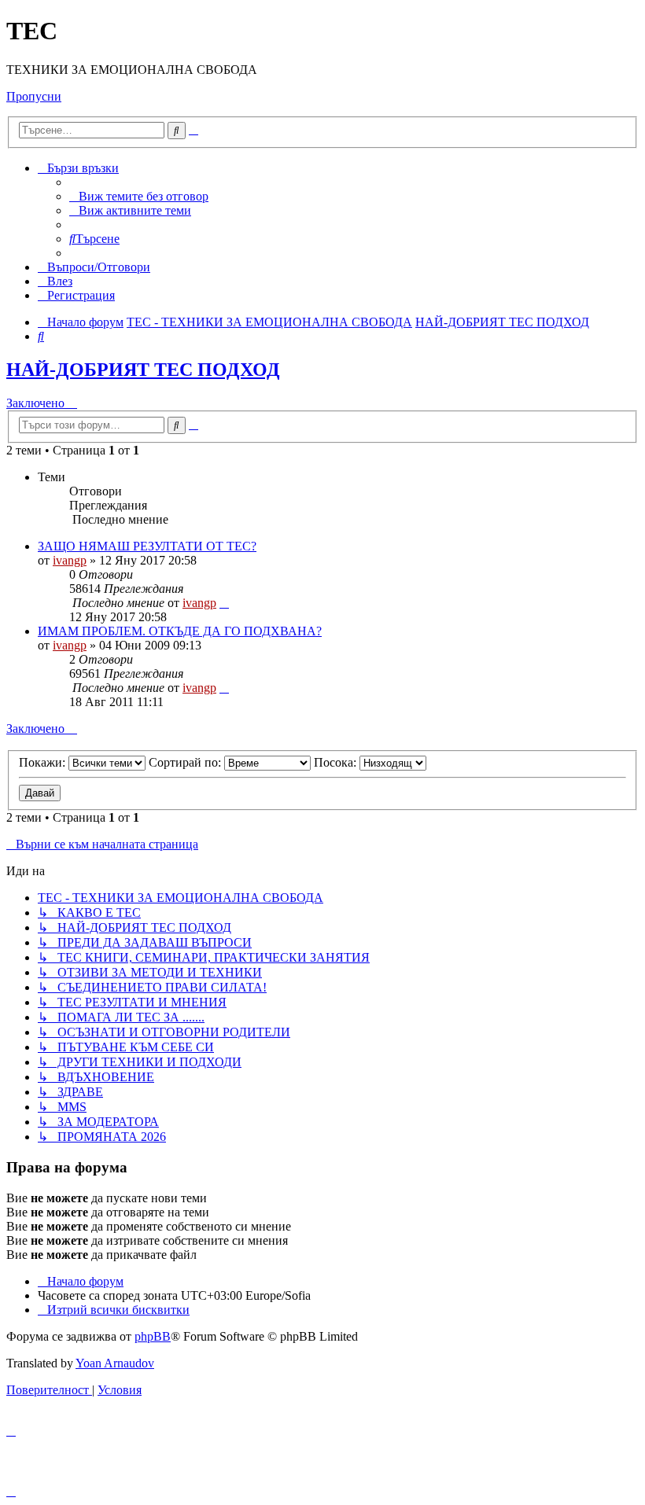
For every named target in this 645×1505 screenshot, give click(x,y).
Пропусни (33, 96)
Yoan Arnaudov (115, 1363)
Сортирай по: (186, 762)
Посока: (336, 762)
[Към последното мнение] (224, 602)
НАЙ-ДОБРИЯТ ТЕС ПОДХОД (143, 369)
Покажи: (43, 762)
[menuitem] (138, 196)
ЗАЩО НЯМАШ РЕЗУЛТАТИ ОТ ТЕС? (147, 546)
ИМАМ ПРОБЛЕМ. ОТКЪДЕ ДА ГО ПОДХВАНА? (180, 631)
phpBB (153, 1336)
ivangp (70, 560)
